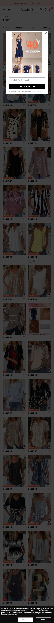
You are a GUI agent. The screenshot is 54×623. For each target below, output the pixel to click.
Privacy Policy (11, 615)
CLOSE (43, 620)
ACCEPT (25, 620)
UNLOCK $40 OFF (27, 86)
